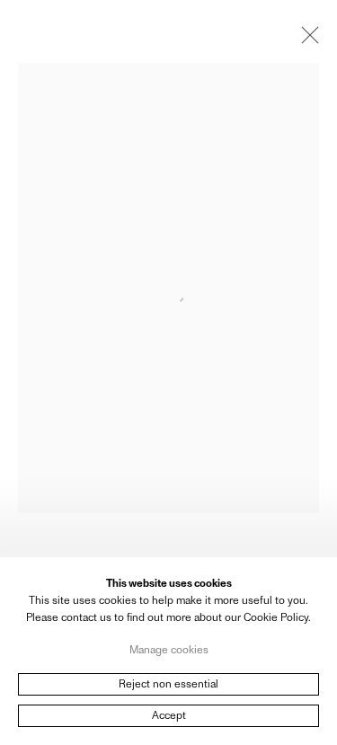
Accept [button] (169, 715)
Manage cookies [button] (168, 648)
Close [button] (305, 40)
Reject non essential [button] (168, 683)
